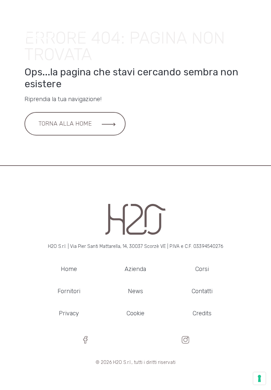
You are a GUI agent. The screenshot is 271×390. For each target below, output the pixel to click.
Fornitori (69, 291)
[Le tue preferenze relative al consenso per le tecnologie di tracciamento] (259, 378)
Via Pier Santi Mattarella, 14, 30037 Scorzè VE (118, 246)
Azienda (82, 31)
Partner (153, 31)
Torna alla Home (65, 123)
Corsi (118, 31)
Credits (202, 313)
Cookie (135, 313)
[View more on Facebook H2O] (85, 341)
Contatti (227, 31)
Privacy (69, 313)
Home (69, 269)
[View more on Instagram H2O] (185, 341)
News (190, 31)
